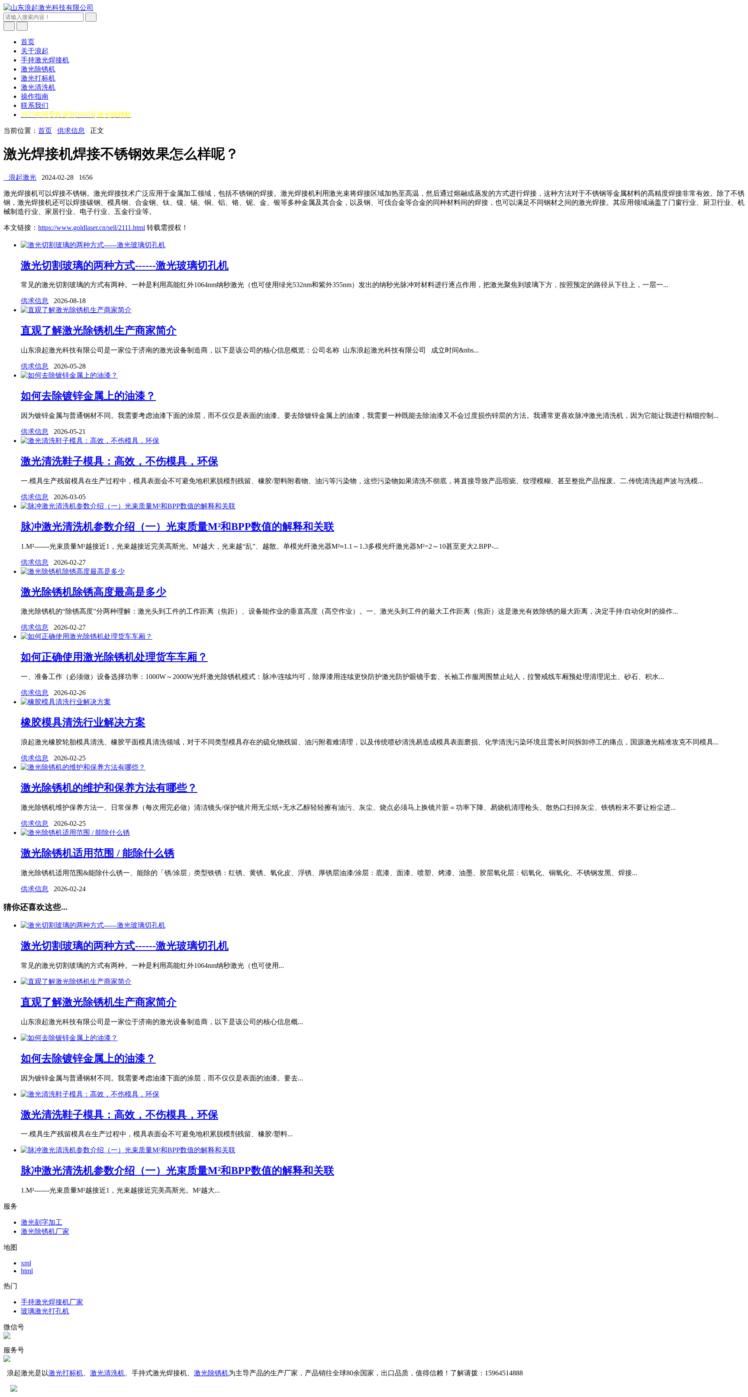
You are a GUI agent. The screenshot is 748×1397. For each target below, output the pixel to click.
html (27, 1270)
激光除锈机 (38, 69)
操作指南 (34, 96)
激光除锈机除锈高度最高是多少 (93, 592)
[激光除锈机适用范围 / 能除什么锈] (75, 832)
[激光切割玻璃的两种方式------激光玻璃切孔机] (93, 245)
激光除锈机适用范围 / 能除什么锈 (97, 853)
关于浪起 (34, 51)
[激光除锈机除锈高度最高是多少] (73, 571)
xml (26, 1263)
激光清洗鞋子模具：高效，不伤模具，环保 (119, 461)
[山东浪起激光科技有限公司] (48, 7)
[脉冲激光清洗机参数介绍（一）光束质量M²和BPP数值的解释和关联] (128, 506)
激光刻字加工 (41, 1222)
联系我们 (34, 105)
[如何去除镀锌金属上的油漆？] (69, 375)
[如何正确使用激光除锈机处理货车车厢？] (86, 636)
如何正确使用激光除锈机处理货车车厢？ (114, 657)
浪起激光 (19, 177)
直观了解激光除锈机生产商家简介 (99, 330)
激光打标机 (38, 78)
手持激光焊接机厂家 (52, 1302)
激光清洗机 (38, 87)
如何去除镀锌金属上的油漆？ (88, 395)
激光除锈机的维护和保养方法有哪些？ (109, 787)
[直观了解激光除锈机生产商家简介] (76, 310)
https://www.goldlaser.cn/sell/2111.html (91, 227)
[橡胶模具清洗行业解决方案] (66, 701)
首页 (28, 41)
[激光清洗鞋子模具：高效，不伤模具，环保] (90, 440)
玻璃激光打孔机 (45, 1311)
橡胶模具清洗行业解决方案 (83, 722)
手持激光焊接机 (45, 60)
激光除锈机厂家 (45, 1231)
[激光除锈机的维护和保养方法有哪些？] (83, 767)
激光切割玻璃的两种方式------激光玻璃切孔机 (125, 265)
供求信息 (71, 130)
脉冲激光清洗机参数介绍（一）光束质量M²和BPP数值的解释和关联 (177, 526)
